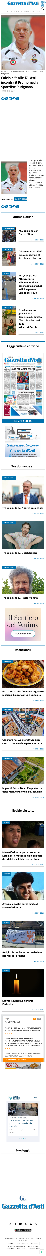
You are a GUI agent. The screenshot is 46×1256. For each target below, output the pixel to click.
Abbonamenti (34, 1244)
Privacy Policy (10, 1249)
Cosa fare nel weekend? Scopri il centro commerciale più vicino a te (22, 741)
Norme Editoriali (33, 1246)
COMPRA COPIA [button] (23, 421)
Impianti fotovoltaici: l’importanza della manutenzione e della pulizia (22, 790)
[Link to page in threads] (17, 98)
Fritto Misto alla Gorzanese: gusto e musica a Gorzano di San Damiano (23, 693)
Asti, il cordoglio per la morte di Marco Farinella (20, 905)
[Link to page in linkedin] (10, 98)
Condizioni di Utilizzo (34, 1249)
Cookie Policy (21, 1249)
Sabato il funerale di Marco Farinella (17, 1002)
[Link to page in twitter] (6, 98)
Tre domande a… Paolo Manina (20, 597)
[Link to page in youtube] (20, 1223)
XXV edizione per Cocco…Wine (28, 232)
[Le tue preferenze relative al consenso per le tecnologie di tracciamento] (42, 1252)
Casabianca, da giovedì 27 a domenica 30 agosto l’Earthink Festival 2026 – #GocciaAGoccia (30, 318)
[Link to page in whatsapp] (14, 98)
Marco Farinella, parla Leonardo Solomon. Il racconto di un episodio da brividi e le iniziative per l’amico (22, 855)
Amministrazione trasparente (17, 1246)
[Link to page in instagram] (10, 1223)
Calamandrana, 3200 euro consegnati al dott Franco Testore (30, 255)
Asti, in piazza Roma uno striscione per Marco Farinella (22, 954)
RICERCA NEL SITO (43, 2)
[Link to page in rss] (25, 1223)
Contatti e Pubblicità (22, 1244)
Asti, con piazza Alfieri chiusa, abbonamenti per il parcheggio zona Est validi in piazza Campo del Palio (30, 284)
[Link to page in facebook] (3, 98)
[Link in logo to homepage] (23, 1206)
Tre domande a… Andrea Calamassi (22, 507)
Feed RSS (10, 1244)
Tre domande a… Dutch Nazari (19, 552)
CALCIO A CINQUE (21, 199)
